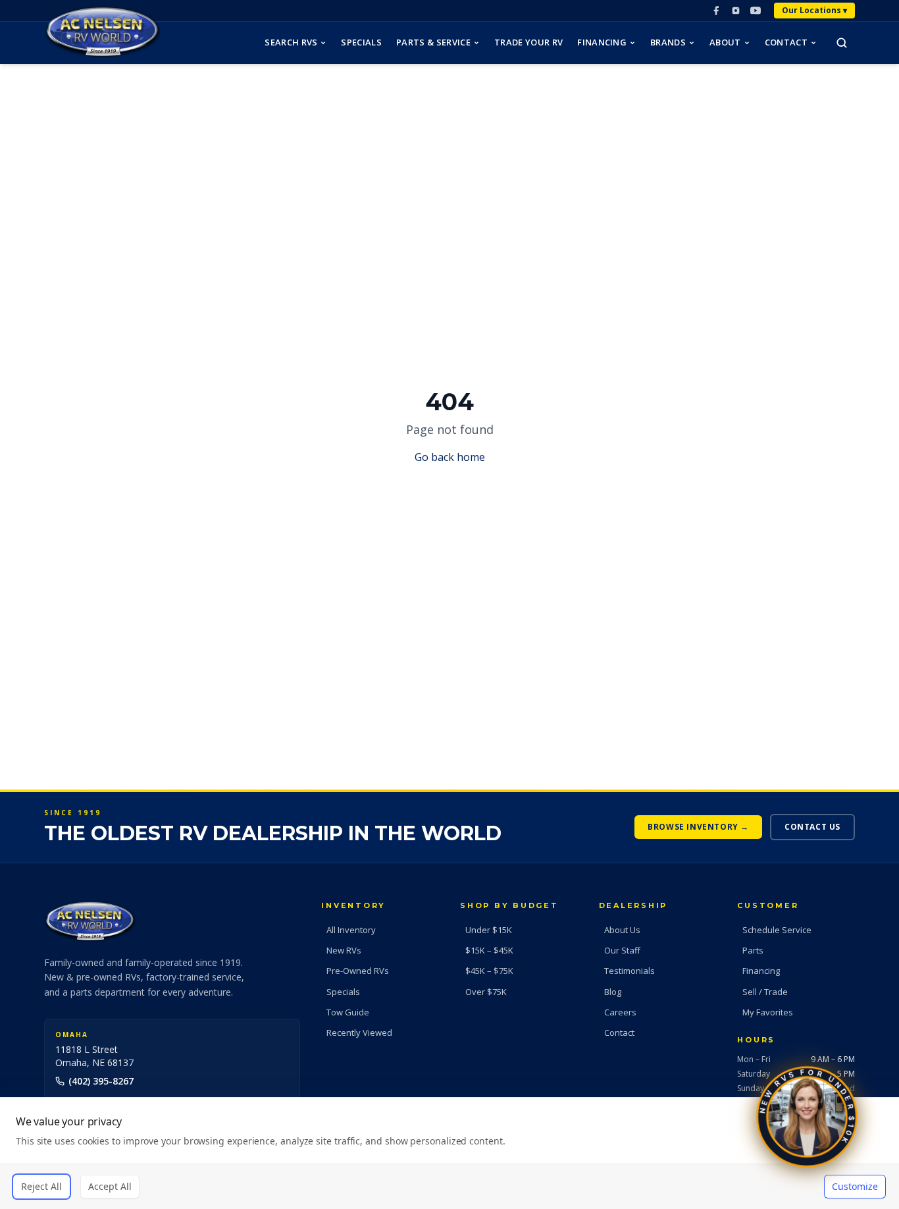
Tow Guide (347, 1012)
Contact (786, 42)
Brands (668, 42)
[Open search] (842, 43)
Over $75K (486, 992)
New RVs (343, 950)
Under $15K (488, 930)
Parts (752, 950)
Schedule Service (776, 930)
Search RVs (291, 42)
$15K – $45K (489, 950)
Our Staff (622, 950)
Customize (855, 1186)
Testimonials (629, 971)
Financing (602, 42)
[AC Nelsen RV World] (102, 32)
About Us (622, 930)
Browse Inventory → (698, 826)
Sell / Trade (765, 992)
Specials (361, 42)
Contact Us (812, 826)
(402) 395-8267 (101, 1081)
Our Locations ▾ (814, 10)
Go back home (450, 457)
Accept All (110, 1186)
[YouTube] (755, 10)
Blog (612, 992)
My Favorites (767, 1012)
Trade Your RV (528, 42)
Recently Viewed (359, 1032)
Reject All (41, 1186)
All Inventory (351, 930)
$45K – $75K (489, 971)
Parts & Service (433, 42)
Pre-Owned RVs (357, 971)
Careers (620, 1012)
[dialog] (449, 1153)
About (725, 42)
